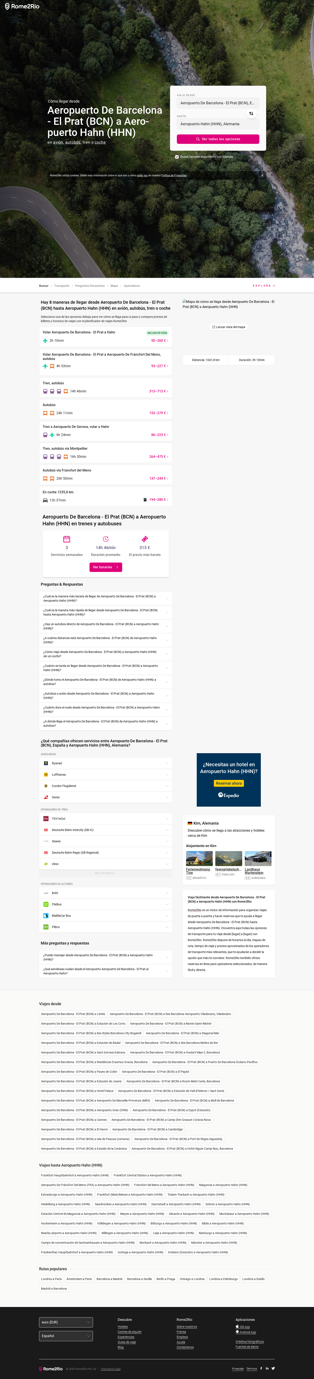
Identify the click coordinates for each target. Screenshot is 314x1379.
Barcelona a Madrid (109, 1279)
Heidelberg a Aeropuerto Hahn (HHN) (65, 1204)
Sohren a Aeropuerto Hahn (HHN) (227, 1204)
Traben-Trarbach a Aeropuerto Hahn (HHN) (195, 1194)
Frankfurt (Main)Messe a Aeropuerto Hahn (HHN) (130, 1194)
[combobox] (218, 103)
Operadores (132, 285)
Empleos (182, 1337)
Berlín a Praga (166, 1279)
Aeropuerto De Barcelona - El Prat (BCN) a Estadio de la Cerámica (84, 1148)
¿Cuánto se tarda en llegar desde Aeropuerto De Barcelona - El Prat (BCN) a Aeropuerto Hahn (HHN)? (100, 668)
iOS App (244, 1327)
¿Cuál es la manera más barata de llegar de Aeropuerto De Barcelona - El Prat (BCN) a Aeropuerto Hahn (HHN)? (99, 598)
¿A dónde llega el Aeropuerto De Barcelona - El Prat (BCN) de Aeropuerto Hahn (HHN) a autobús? (100, 723)
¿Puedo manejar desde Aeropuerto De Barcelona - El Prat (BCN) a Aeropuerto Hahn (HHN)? (98, 957)
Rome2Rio (194, 910)
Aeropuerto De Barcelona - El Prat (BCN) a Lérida (73, 1014)
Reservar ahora (229, 783)
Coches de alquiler (130, 1331)
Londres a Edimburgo (223, 1279)
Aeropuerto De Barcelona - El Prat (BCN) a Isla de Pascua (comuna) (85, 1139)
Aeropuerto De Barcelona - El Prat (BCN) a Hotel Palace (77, 1091)
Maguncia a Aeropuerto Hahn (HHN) (223, 1185)
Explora (262, 285)
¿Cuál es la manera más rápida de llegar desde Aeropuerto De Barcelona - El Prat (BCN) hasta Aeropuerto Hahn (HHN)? (100, 612)
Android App (247, 1332)
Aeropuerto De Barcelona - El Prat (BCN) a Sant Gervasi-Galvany (83, 1052)
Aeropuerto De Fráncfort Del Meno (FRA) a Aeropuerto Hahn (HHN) (85, 1185)
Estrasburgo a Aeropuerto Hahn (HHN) (66, 1194)
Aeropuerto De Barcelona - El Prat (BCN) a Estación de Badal (80, 1043)
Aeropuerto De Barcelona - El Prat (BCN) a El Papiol (155, 1071)
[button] (218, 139)
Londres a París (51, 1279)
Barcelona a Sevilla (139, 1279)
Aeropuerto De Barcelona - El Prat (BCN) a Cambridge (147, 1129)
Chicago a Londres (192, 1279)
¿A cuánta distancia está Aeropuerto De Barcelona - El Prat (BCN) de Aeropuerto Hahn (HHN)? (100, 640)
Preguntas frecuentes (90, 285)
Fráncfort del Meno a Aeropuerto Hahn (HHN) (164, 1185)
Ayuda (181, 1342)
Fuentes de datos (247, 1346)
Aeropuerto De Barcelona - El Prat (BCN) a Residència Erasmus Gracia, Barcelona (94, 1062)
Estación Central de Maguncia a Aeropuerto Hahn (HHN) (78, 1213)
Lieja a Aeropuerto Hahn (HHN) (173, 1233)
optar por (142, 175)
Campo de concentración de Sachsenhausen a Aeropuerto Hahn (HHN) (88, 1242)
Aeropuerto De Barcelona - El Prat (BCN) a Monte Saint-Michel (170, 1023)
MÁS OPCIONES (107, 874)
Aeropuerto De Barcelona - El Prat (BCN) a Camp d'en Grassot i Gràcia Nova (161, 1119)
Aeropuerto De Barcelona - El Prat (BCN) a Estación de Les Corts (83, 1023)
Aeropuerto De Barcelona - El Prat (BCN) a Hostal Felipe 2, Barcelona (175, 1052)
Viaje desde (186, 95)
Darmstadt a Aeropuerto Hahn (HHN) (176, 1204)
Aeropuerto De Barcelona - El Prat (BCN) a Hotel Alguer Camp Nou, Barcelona (182, 1148)
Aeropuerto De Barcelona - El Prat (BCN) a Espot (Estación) (171, 1110)
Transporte (61, 285)
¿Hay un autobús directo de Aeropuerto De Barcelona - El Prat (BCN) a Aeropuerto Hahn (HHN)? (101, 626)
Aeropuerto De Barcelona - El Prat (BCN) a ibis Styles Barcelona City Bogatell (91, 1033)
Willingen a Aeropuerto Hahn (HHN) (124, 1233)
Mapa (114, 285)
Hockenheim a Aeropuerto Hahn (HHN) (66, 1223)
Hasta (181, 116)
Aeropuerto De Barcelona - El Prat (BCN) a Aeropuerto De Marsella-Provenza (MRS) (95, 1100)
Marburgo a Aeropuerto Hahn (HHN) (223, 1233)
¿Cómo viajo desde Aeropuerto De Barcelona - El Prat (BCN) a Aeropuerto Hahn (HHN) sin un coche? (100, 654)
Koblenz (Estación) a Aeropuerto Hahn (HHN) (198, 1252)
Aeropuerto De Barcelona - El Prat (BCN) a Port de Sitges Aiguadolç (178, 1139)
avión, (58, 142)
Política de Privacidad (173, 175)
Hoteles (123, 1326)
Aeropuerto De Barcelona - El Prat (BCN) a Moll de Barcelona (194, 1100)
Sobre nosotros (187, 1326)
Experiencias (126, 1337)
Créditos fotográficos (250, 1341)
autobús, (73, 142)
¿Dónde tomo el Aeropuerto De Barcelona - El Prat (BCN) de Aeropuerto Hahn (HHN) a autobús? (99, 682)
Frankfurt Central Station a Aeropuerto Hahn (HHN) (148, 1175)
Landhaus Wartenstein (254, 871)
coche (100, 142)
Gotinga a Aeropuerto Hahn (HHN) (140, 1252)
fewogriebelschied (229, 869)
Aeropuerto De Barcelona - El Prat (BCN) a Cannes (74, 1119)
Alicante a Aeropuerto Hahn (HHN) (192, 1213)
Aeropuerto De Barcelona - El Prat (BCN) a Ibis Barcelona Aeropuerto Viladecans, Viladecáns (170, 1014)
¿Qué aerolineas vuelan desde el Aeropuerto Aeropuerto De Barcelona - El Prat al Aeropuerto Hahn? (95, 971)
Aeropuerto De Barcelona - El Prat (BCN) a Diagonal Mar (182, 1033)
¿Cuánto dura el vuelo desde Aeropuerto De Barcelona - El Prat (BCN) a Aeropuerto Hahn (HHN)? (101, 709)
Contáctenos (185, 1347)
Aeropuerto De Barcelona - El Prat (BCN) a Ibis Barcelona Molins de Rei (171, 1043)
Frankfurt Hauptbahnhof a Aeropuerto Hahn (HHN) (75, 1175)
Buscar (43, 285)
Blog (121, 1347)
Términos (251, 1368)
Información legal (111, 1369)
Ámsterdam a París (79, 1279)
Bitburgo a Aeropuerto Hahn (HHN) (174, 1223)
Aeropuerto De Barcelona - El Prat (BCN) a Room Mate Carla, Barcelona (173, 1081)
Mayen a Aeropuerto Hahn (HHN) (142, 1213)
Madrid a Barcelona (54, 1288)
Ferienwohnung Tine (198, 871)
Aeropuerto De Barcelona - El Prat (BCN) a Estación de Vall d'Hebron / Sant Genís (171, 1091)
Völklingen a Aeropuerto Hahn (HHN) (121, 1223)
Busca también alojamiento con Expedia (206, 156)
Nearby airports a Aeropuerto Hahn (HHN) (69, 1233)
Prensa (181, 1331)
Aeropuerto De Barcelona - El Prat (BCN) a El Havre (74, 1129)
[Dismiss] (262, 175)
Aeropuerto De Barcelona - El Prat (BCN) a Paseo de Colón (79, 1071)
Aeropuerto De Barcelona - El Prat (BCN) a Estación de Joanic (81, 1081)
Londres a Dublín (253, 1279)
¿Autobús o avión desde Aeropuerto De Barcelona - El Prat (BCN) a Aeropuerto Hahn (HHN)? (98, 696)
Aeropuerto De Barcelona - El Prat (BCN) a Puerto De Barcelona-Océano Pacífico (205, 1062)
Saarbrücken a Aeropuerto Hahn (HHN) (121, 1204)
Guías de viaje (127, 1342)
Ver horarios (102, 567)
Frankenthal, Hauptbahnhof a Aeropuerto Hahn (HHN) (77, 1252)
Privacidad (238, 1368)
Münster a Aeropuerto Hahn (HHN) (214, 1242)
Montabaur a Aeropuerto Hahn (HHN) (244, 1213)
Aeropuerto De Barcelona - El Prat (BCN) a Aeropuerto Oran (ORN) (84, 1110)
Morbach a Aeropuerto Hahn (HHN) (162, 1242)
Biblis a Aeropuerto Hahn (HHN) (223, 1223)
